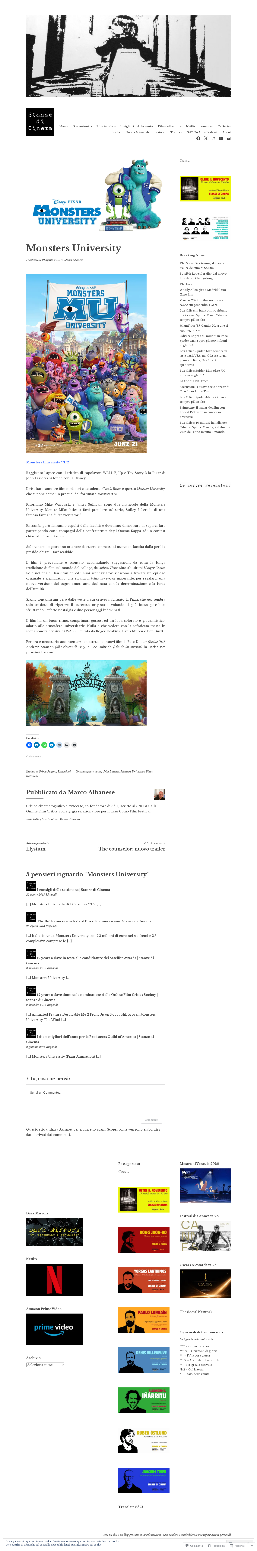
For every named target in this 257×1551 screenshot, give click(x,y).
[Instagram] (213, 138)
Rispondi (51, 894)
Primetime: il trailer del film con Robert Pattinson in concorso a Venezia (202, 412)
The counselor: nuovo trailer (132, 846)
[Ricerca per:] (197, 160)
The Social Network (196, 1312)
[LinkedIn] (221, 138)
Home (63, 126)
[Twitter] (206, 138)
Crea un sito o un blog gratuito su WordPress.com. (132, 1534)
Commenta (151, 1119)
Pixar (149, 771)
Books (116, 132)
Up (120, 473)
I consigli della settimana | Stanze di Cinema (73, 890)
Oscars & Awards (137, 132)
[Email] (228, 138)
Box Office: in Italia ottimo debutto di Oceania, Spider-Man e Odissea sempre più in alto (203, 315)
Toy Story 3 (137, 473)
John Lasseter (111, 771)
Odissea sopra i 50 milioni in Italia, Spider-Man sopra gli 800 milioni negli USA (204, 340)
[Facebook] (198, 138)
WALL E (109, 473)
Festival (160, 132)
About (227, 132)
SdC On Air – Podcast (202, 132)
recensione (32, 776)
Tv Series (224, 126)
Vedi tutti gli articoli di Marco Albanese (53, 819)
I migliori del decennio (136, 126)
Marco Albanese (73, 260)
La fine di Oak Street (194, 381)
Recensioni (81, 126)
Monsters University (132, 771)
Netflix (190, 126)
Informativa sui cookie (88, 1544)
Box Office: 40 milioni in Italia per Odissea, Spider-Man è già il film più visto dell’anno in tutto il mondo (205, 427)
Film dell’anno (168, 126)
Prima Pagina (47, 771)
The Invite (187, 284)
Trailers (176, 132)
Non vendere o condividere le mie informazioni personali (197, 1534)
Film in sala (105, 126)
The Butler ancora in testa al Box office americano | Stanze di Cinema (94, 921)
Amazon (207, 126)
